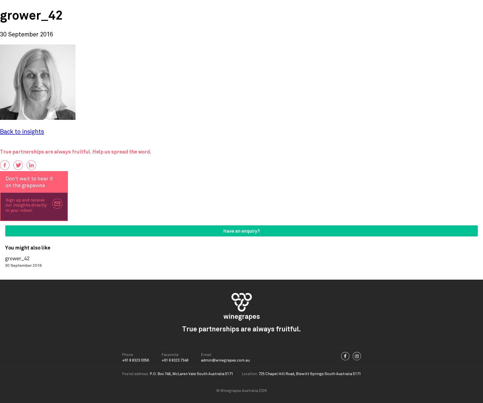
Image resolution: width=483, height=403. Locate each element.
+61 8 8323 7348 (175, 360)
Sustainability (310, 7)
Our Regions (238, 7)
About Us (272, 7)
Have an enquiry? (241, 231)
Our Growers (199, 7)
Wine (169, 7)
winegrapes (28, 7)
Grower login (459, 7)
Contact (346, 7)
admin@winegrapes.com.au (225, 360)
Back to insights (22, 131)
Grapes (145, 7)
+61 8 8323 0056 (135, 360)
